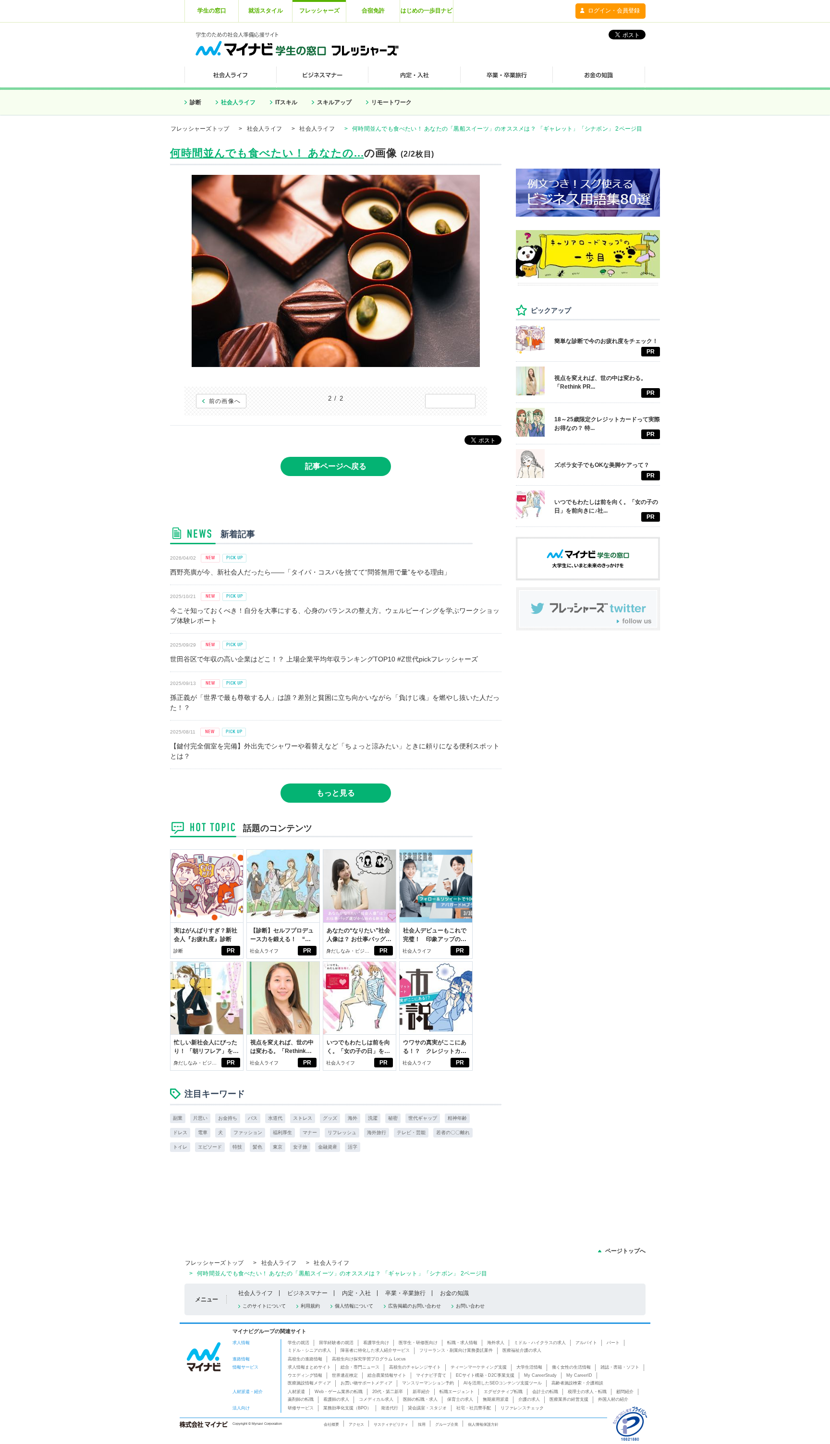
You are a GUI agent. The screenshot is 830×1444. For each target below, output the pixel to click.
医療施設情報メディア (309, 1383)
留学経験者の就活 (336, 1342)
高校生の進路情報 (305, 1359)
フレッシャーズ (319, 10)
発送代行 (389, 1408)
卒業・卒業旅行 (405, 1293)
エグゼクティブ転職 (503, 1391)
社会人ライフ (238, 102)
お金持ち (227, 1118)
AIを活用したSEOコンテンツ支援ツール (503, 1383)
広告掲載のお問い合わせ (414, 1306)
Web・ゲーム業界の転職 (339, 1391)
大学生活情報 (529, 1367)
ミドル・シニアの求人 (309, 1350)
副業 (178, 1118)
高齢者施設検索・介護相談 (577, 1383)
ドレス (180, 1132)
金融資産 (327, 1147)
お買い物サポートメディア (366, 1383)
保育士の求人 (460, 1399)
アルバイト (586, 1342)
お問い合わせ (470, 1306)
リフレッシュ (342, 1132)
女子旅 (300, 1147)
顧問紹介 (625, 1391)
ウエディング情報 (305, 1375)
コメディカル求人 (376, 1399)
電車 (203, 1132)
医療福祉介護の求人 (521, 1350)
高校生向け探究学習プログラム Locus (369, 1359)
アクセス (356, 1424)
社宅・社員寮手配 (473, 1408)
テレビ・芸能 (411, 1132)
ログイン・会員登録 (614, 10)
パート (613, 1342)
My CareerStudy (540, 1375)
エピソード (210, 1147)
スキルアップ (334, 102)
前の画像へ (225, 401)
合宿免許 (373, 10)
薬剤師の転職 (301, 1399)
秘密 (393, 1118)
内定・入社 (356, 1293)
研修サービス (301, 1408)
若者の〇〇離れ (453, 1132)
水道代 (275, 1118)
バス (252, 1118)
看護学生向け (376, 1342)
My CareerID (579, 1375)
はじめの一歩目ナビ (426, 10)
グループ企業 (446, 1424)
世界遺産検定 (345, 1375)
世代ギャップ (422, 1118)
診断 (195, 102)
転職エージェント (456, 1391)
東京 (277, 1147)
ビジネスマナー (307, 1293)
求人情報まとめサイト (309, 1367)
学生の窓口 (211, 10)
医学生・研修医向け (418, 1342)
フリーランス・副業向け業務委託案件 (456, 1350)
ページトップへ (625, 1251)
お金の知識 (454, 1293)
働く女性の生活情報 (571, 1367)
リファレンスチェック (522, 1408)
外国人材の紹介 (613, 1399)
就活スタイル (265, 10)
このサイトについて (264, 1306)
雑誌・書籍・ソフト (619, 1367)
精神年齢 (457, 1118)
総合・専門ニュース (360, 1367)
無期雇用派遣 (496, 1399)
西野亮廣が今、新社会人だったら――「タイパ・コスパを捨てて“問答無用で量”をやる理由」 (310, 572)
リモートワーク (391, 102)
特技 (237, 1147)
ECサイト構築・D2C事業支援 (485, 1375)
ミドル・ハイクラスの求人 (540, 1342)
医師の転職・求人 (420, 1399)
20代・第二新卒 (387, 1391)
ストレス (302, 1118)
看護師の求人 (336, 1399)
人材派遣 (296, 1391)
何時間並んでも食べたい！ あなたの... (267, 153)
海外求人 (495, 1342)
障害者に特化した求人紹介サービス (375, 1350)
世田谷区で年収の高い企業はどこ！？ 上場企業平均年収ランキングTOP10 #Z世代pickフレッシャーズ (324, 659)
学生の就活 (298, 1342)
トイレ (180, 1147)
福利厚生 (282, 1132)
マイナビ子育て (431, 1375)
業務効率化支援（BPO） (347, 1408)
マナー (310, 1132)
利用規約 (310, 1306)
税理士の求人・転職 (587, 1391)
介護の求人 (529, 1399)
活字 (352, 1147)
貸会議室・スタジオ (427, 1408)
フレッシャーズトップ (200, 128)
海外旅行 (376, 1132)
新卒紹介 (421, 1391)
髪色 (257, 1147)
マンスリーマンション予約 (428, 1383)
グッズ (330, 1118)
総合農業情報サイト (386, 1375)
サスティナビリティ (391, 1424)
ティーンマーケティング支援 (479, 1367)
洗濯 (373, 1118)
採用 (422, 1424)
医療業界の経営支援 (568, 1399)
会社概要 (331, 1424)
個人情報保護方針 (483, 1424)
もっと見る (336, 793)
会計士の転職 (545, 1391)
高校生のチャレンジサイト (415, 1367)
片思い (200, 1118)
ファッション (247, 1132)
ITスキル (286, 102)
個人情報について (354, 1306)
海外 (352, 1118)
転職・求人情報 (462, 1342)
